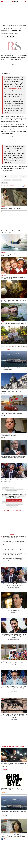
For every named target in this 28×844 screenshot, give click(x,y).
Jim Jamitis (4, 30)
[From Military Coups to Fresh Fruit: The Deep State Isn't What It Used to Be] (14, 359)
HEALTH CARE (7, 180)
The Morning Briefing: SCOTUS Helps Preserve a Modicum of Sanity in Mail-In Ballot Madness (14, 835)
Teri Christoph (4, 393)
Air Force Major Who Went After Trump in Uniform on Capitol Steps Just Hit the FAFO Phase (13, 390)
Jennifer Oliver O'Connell (6, 483)
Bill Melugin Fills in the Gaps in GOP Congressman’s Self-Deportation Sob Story (12, 789)
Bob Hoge (3, 415)
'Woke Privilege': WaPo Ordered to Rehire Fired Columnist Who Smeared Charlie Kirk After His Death (14, 715)
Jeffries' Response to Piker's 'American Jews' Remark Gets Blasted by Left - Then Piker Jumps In (14, 687)
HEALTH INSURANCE (16, 180)
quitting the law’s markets (14, 88)
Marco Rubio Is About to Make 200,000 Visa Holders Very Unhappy (14, 609)
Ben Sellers (3, 371)
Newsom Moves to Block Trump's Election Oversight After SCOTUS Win (13, 480)
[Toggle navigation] (2, 1)
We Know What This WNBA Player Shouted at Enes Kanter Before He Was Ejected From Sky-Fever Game (13, 764)
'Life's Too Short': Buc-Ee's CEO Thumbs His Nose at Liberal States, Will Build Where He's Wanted (13, 412)
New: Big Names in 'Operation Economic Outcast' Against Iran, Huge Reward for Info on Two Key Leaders (13, 457)
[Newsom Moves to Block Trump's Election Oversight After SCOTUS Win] (14, 470)
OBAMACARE (4, 182)
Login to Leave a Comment (14, 500)
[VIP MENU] (25, 1)
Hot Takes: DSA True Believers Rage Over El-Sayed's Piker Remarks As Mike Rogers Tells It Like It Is (14, 635)
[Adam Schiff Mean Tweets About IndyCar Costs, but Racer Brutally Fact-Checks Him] (14, 425)
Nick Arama (3, 460)
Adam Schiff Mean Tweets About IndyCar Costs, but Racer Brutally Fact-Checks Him (13, 434)
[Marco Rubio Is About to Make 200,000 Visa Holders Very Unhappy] (14, 600)
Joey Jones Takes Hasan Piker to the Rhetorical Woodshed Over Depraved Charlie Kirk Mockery (14, 662)
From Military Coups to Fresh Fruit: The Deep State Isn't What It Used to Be (13, 368)
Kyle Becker (14, 719)
